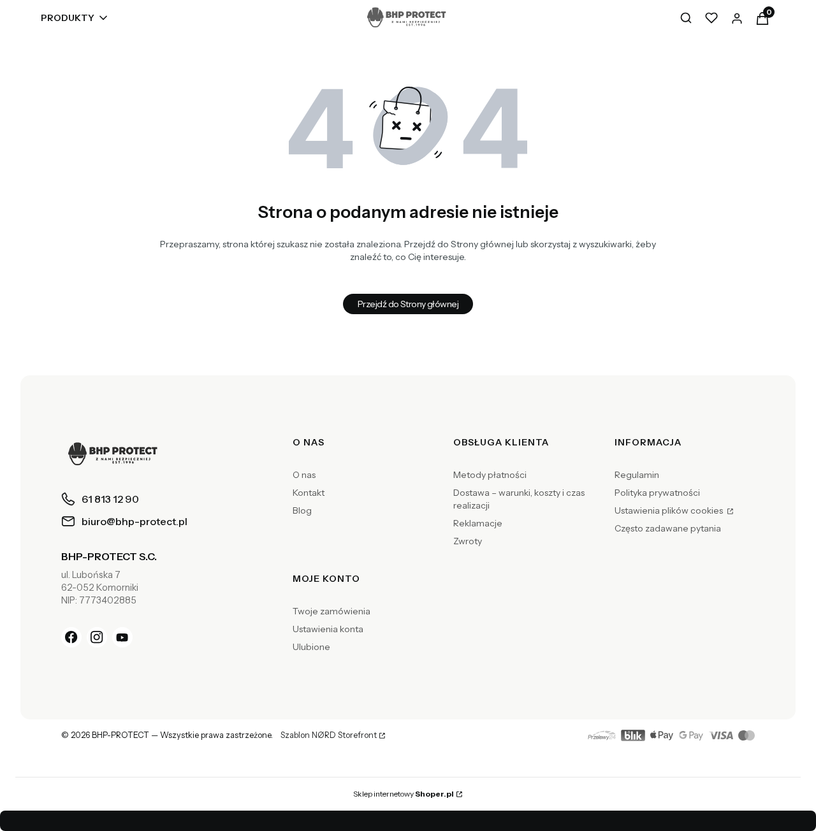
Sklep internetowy (403, 793)
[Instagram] (97, 637)
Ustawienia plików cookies (670, 510)
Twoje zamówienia (331, 611)
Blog (302, 510)
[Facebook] (71, 637)
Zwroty (467, 541)
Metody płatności (490, 475)
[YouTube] (122, 637)
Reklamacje (477, 523)
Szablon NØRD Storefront (328, 735)
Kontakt (308, 492)
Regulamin (637, 475)
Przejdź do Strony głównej (408, 304)
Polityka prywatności (657, 492)
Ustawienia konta (328, 629)
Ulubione (311, 647)
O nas (304, 475)
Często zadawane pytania (668, 528)
